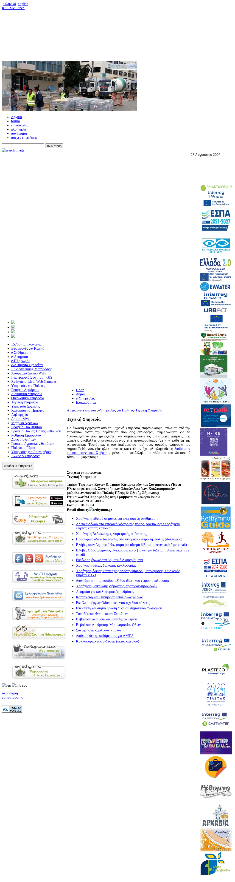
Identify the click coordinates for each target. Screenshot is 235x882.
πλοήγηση (18, 129)
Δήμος (80, 394)
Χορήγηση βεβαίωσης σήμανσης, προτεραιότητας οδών (116, 586)
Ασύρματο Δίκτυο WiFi (28, 373)
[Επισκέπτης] (13, 327)
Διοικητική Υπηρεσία (26, 394)
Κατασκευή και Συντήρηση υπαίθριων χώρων (109, 597)
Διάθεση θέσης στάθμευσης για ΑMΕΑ (105, 636)
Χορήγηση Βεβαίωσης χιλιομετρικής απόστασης (111, 534)
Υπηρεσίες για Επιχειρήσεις (31, 452)
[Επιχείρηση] (13, 332)
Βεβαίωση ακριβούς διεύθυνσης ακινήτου (106, 619)
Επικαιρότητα (86, 402)
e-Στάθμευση (21, 352)
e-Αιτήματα (19, 357)
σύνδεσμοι (19, 133)
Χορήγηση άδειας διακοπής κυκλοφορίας (106, 565)
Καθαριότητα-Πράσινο (27, 410)
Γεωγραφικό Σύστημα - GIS (31, 377)
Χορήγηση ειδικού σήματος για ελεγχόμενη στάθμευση (116, 518)
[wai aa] (12, 711)
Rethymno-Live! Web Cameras (33, 381)
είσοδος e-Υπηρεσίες (18, 466)
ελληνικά (9, 4)
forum (15, 121)
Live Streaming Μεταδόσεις (31, 369)
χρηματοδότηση (13, 697)
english (23, 4)
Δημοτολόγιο (21, 419)
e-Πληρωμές (20, 361)
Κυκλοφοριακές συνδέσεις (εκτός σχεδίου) (107, 641)
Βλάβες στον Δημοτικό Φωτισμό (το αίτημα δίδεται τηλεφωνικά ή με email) (131, 545)
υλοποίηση (10, 693)
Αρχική (16, 117)
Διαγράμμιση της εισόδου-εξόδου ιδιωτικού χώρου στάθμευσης (122, 580)
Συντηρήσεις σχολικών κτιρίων (98, 630)
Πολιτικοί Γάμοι (23, 448)
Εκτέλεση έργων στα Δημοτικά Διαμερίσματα (109, 560)
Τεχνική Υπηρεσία (24, 402)
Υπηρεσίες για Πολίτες (28, 386)
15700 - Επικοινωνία (26, 344)
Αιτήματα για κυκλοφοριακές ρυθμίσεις (105, 592)
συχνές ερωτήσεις (24, 138)
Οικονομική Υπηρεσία (27, 398)
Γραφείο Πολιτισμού (26, 427)
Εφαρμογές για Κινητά (27, 348)
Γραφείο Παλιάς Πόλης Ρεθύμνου (36, 431)
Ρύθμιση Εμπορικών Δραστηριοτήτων (26, 437)
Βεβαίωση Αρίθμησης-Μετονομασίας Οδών (108, 625)
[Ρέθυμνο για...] (13, 336)
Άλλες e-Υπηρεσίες (25, 456)
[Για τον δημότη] (13, 323)
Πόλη (80, 390)
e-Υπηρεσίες (85, 398)
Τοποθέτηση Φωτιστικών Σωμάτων (102, 614)
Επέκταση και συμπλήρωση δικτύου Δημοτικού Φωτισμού (119, 608)
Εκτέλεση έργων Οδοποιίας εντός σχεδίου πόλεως (113, 603)
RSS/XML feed (13, 8)
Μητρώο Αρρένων (24, 423)
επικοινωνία (19, 125)
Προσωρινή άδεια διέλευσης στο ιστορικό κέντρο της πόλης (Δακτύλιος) (129, 539)
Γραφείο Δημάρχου (25, 390)
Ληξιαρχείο (19, 415)
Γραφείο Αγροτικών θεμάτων (32, 443)
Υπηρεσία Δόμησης (25, 406)
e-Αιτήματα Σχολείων (27, 365)
